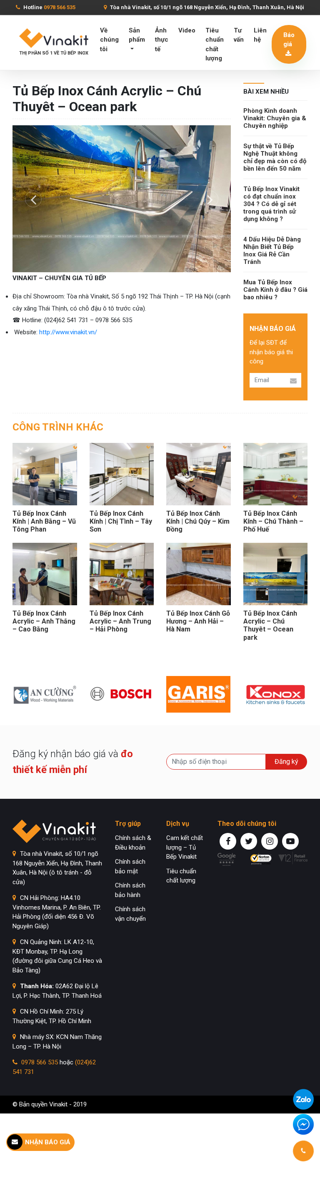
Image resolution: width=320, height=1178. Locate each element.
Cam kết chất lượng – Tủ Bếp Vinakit (184, 847)
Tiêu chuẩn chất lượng (214, 44)
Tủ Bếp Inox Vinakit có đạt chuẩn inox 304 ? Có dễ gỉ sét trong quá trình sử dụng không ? (271, 204)
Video (186, 30)
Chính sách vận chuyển (130, 913)
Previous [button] (33, 199)
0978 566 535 (39, 1062)
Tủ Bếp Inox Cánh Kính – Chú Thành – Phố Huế (273, 521)
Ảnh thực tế (161, 40)
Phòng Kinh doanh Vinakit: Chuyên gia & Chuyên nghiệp (274, 118)
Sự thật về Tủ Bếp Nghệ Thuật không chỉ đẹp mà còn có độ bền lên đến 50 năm (274, 157)
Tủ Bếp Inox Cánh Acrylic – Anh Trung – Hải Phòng (120, 621)
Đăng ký (286, 761)
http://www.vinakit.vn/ (69, 332)
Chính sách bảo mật (130, 866)
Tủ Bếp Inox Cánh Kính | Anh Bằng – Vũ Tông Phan (44, 521)
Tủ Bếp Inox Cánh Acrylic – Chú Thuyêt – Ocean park (270, 625)
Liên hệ (260, 35)
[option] (121, 198)
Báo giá (289, 39)
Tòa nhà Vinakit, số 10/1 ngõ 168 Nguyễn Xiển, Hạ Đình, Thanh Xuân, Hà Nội (206, 7)
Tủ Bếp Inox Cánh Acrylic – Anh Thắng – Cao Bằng (43, 621)
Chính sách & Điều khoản (133, 842)
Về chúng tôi (109, 40)
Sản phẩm (137, 35)
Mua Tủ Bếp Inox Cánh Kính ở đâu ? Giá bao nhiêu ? (275, 289)
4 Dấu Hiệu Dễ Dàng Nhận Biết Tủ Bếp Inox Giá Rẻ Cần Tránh (272, 251)
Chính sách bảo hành (130, 890)
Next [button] (210, 199)
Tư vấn (239, 35)
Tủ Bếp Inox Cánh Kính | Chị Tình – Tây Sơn (121, 521)
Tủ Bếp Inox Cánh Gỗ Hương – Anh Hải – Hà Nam (198, 621)
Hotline (48, 7)
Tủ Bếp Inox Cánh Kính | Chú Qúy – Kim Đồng (198, 521)
